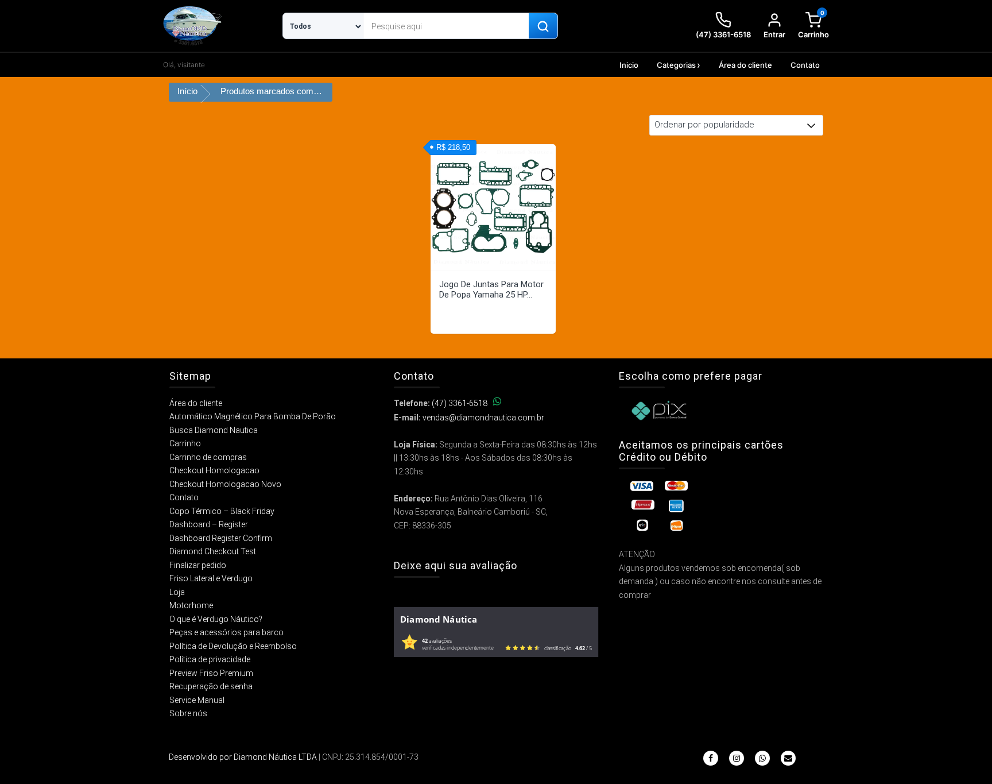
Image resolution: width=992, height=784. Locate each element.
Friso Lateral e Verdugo (211, 578)
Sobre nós (188, 713)
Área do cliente (745, 64)
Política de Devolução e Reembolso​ (233, 646)
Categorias (676, 64)
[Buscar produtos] (543, 26)
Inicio (628, 64)
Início (187, 91)
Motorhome (191, 605)
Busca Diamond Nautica (213, 430)
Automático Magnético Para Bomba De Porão (252, 416)
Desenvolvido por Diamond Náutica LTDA (243, 757)
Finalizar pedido (197, 565)
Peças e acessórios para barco (226, 632)
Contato (805, 64)
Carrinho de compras (208, 457)
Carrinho (185, 443)
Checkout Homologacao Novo (225, 484)
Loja (177, 592)
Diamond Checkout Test (212, 551)
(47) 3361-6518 (459, 403)
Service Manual (196, 700)
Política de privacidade (209, 659)
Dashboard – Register (208, 524)
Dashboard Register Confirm (220, 538)
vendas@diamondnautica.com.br (483, 417)
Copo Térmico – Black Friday (221, 511)
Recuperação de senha (211, 686)
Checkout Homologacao (214, 470)
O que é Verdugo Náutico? (215, 619)
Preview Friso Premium (211, 673)
